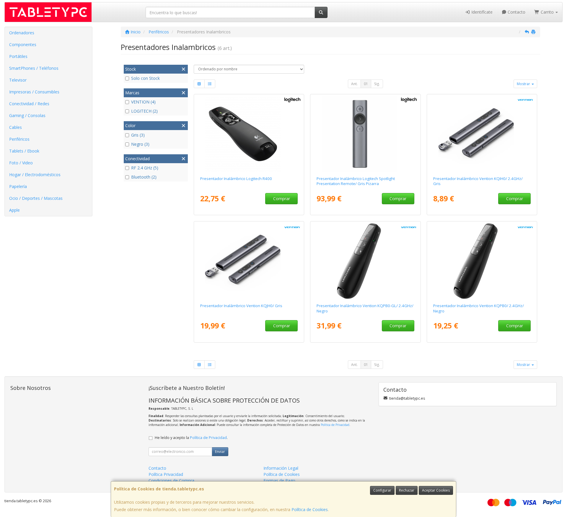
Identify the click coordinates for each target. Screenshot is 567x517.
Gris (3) (138, 135)
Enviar (220, 451)
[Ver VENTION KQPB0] (482, 261)
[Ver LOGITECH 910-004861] (365, 134)
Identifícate (481, 12)
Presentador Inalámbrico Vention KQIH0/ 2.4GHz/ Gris (478, 181)
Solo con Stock (145, 78)
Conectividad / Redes (29, 103)
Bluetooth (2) (144, 177)
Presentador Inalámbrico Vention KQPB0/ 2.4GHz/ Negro (478, 308)
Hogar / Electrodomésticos (35, 174)
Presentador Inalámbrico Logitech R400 (236, 178)
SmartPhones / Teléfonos (33, 68)
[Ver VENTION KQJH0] (249, 261)
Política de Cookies (309, 509)
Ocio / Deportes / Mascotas (36, 198)
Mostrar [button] (524, 83)
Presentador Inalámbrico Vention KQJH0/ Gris (241, 305)
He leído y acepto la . (191, 437)
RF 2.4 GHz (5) (144, 168)
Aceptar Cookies (436, 490)
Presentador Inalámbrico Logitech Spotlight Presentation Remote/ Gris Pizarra (356, 181)
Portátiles (18, 56)
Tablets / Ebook (24, 151)
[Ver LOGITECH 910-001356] (249, 134)
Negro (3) (140, 144)
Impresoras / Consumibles (34, 92)
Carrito (547, 12)
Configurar (382, 490)
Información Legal (280, 468)
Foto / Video (21, 163)
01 (366, 83)
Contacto (515, 12)
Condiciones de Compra (171, 480)
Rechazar (406, 490)
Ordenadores (21, 32)
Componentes (22, 44)
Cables (15, 127)
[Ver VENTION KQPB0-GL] (365, 261)
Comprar (281, 198)
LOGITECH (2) (144, 111)
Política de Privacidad (335, 425)
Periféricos (19, 139)
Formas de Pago (279, 480)
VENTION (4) (143, 102)
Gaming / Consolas (27, 115)
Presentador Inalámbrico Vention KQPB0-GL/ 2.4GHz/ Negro (365, 308)
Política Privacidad (166, 474)
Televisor (18, 80)
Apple (14, 210)
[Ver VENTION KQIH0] (482, 134)
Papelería (18, 186)
